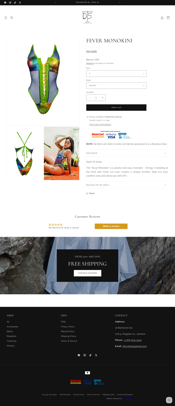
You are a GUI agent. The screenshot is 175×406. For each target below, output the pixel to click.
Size (88, 68)
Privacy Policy (68, 327)
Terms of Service (69, 341)
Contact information (125, 394)
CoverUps (11, 341)
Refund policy (65, 394)
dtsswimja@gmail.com (135, 346)
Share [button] (92, 193)
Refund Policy (68, 331)
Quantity (90, 92)
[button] (6, 18)
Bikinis (10, 331)
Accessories (12, 327)
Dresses (10, 346)
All (8, 322)
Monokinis (11, 336)
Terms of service (93, 394)
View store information (100, 124)
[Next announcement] (120, 2)
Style (88, 80)
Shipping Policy (68, 336)
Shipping (90, 63)
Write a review (111, 226)
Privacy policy (78, 394)
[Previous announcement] (55, 2)
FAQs (63, 322)
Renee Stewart (127, 398)
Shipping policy (108, 394)
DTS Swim (53, 395)
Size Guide (91, 51)
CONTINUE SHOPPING (87, 273)
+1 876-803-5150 (133, 340)
